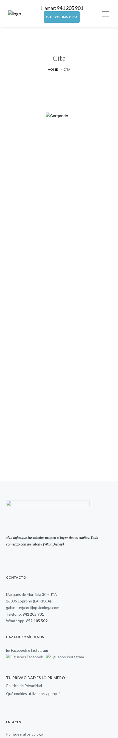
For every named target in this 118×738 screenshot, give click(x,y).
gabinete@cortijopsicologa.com (32, 607)
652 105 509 (36, 620)
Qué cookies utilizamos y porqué (33, 693)
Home (53, 69)
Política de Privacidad (24, 685)
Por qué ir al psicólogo (24, 734)
